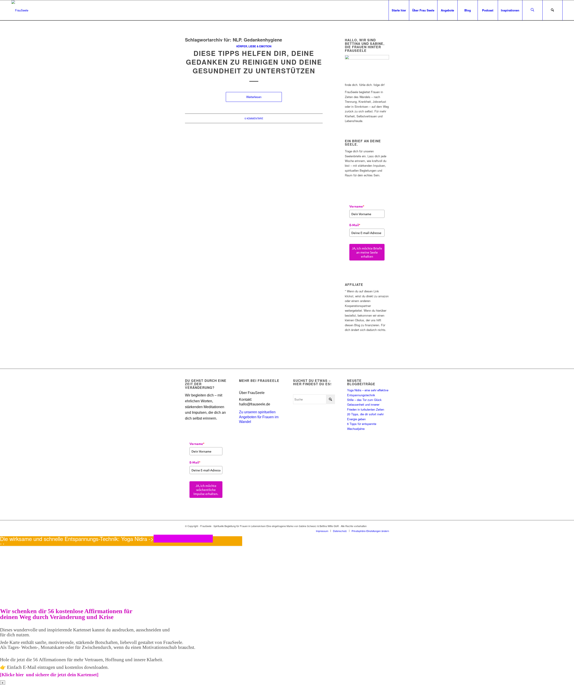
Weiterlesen (253, 97)
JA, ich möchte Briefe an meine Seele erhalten (367, 252)
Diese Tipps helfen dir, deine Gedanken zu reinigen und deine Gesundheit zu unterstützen (254, 61)
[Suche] (552, 10)
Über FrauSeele (252, 393)
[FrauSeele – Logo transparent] (19, 10)
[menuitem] (399, 10)
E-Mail (354, 225)
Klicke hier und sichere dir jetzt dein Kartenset (49, 674)
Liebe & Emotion (259, 46)
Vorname (356, 206)
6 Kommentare (254, 118)
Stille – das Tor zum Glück (364, 400)
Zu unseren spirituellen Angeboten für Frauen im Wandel (258, 417)
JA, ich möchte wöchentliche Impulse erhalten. (206, 490)
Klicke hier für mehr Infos (183, 539)
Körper (241, 46)
